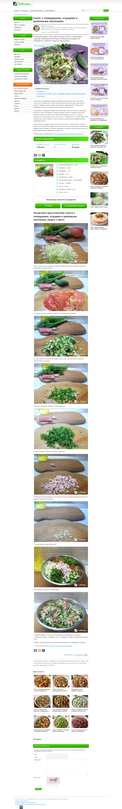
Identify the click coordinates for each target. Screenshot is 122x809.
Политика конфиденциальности (21, 804)
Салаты (25, 14)
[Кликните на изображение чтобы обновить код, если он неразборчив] (53, 783)
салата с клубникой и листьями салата (61, 646)
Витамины (17, 44)
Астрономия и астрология (22, 73)
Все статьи (24, 10)
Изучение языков (19, 59)
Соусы (16, 106)
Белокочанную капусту (41, 266)
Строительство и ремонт (21, 78)
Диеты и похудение (20, 24)
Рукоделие (17, 56)
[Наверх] (21, 807)
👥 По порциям (47, 205)
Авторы (21, 800)
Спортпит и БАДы (19, 42)
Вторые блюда (18, 93)
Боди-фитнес (18, 27)
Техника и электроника (21, 76)
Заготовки (17, 103)
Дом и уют (17, 54)
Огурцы (37, 358)
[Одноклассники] (39, 155)
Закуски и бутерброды (21, 98)
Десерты (17, 108)
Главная (17, 10)
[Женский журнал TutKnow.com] (23, 4)
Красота (17, 22)
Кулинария (21, 14)
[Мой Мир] (43, 155)
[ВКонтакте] (35, 155)
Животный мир (19, 61)
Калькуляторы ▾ (50, 10)
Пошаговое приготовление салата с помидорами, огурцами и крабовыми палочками (61, 93)
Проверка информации (30, 802)
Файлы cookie (32, 804)
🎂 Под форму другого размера (74, 205)
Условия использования (40, 804)
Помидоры (38, 313)
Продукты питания (20, 39)
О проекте (17, 800)
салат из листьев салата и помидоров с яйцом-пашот (68, 134)
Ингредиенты (41, 91)
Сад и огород (18, 64)
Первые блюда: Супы (20, 91)
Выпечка (17, 101)
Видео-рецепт (41, 96)
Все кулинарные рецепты (36, 10)
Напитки (17, 111)
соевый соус (73, 114)
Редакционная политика (20, 802)
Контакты (26, 800)
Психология (18, 29)
